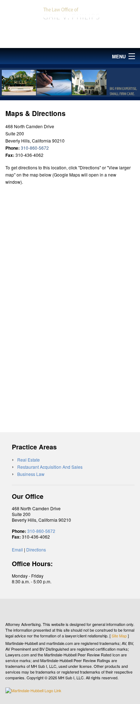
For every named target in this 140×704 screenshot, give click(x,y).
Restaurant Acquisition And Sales (50, 467)
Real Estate (28, 460)
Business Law (31, 474)
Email (17, 549)
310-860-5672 (70, 36)
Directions (36, 549)
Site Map (119, 635)
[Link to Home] (70, 12)
